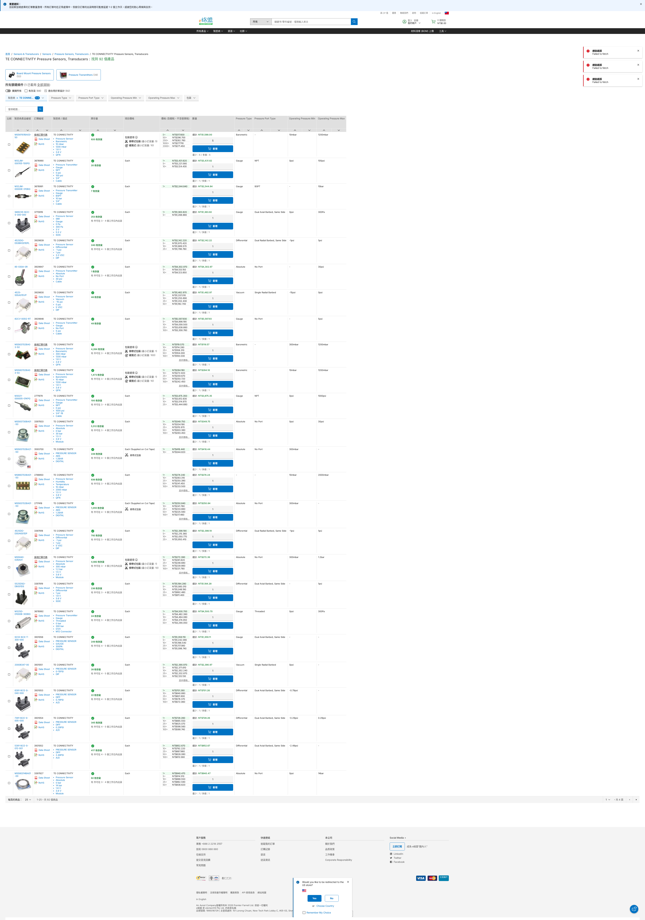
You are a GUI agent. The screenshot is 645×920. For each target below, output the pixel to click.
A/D (58, 702)
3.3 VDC (60, 255)
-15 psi (59, 301)
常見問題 (201, 865)
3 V (57, 229)
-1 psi (58, 249)
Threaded (61, 620)
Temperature (62, 484)
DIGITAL (60, 461)
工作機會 (330, 854)
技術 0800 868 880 (207, 849)
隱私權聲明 (201, 892)
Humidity (60, 481)
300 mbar (61, 353)
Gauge (59, 167)
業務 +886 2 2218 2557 (209, 843)
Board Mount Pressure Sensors (34, 73)
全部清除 (43, 85)
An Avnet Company (206, 905)
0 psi (58, 172)
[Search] (354, 21)
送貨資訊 (265, 859)
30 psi (59, 278)
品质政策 (330, 849)
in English (436, 13)
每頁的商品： (15, 799)
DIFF (58, 697)
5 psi (58, 330)
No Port (60, 276)
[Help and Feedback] (634, 909)
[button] (202, 31)
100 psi (59, 175)
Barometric (61, 141)
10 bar (59, 198)
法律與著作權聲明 (218, 892)
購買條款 (234, 892)
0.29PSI (60, 727)
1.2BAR (59, 458)
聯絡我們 (404, 13)
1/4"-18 (59, 413)
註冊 (416, 20)
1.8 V (58, 149)
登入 (410, 20)
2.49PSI (60, 755)
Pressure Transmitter (66, 164)
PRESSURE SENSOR (66, 453)
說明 (414, 13)
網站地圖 (261, 892)
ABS (58, 456)
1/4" (58, 178)
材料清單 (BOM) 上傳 (422, 31)
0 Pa (58, 224)
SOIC (58, 234)
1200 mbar (61, 146)
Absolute (60, 273)
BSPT (58, 195)
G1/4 (58, 628)
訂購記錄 (265, 849)
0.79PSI (59, 699)
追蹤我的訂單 (268, 843)
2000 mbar (61, 489)
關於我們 (330, 843)
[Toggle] (8, 90)
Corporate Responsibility (338, 859)
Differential (61, 247)
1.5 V (58, 436)
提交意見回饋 (203, 859)
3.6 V (58, 152)
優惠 (394, 13)
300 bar (60, 626)
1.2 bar (59, 569)
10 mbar (60, 144)
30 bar (59, 433)
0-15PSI (59, 671)
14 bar (59, 785)
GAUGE (60, 643)
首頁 (7, 54)
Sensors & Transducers (26, 54)
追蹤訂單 (424, 13)
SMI (58, 218)
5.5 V (58, 232)
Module (60, 441)
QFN (58, 154)
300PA (59, 646)
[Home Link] (205, 21)
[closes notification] (641, 4)
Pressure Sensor (64, 138)
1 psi (58, 252)
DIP (57, 257)
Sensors (46, 54)
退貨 (263, 854)
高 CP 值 (384, 13)
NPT (58, 170)
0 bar (58, 431)
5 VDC (59, 307)
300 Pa (59, 226)
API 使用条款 (248, 892)
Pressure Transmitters (81, 74)
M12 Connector (64, 631)
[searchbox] (311, 21)
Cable (59, 180)
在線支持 (201, 854)
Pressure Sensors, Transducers (72, 54)
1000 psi (60, 410)
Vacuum (60, 299)
